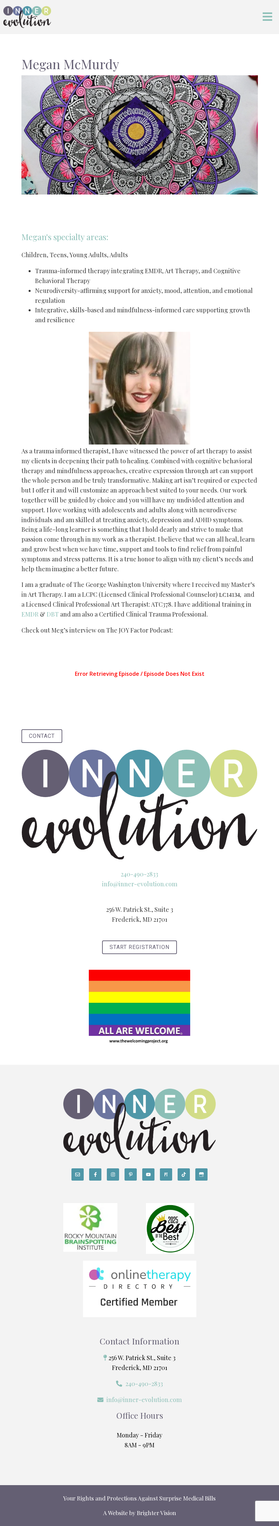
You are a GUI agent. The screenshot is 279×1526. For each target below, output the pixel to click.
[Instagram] (113, 1174)
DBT (53, 614)
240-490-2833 (139, 874)
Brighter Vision (156, 1512)
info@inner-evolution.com (139, 884)
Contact (42, 736)
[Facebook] (95, 1174)
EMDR (29, 614)
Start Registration (139, 947)
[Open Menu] (267, 17)
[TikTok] (184, 1174)
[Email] (77, 1174)
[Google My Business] (201, 1174)
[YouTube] (148, 1174)
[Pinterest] (131, 1174)
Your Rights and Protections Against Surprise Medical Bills (139, 1498)
